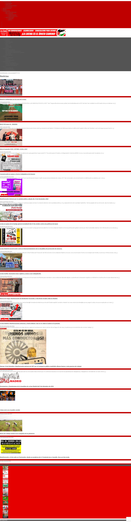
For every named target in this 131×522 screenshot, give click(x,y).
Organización (6, 10)
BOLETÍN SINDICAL (10, 62)
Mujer (7, 58)
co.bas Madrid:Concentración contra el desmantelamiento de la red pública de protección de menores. (31, 248)
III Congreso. (8, 7)
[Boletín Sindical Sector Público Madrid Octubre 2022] (5, 518)
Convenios (8, 53)
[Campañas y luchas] (11, 195)
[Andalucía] (11, 269)
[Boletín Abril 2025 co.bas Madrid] (5, 478)
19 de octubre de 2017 (6, 414)
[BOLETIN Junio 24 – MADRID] (5, 504)
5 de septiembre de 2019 (6, 437)
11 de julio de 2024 (5, 102)
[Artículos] (11, 145)
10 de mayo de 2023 (5, 151)
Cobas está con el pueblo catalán (10, 410)
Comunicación (7, 39)
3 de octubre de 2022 (6, 301)
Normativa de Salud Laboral (13, 51)
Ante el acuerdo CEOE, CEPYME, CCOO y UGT (13, 149)
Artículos (7, 43)
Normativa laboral (10, 49)
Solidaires (10, 18)
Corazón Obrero (9, 69)
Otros (4, 66)
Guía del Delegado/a (11, 65)
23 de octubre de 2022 (6, 226)
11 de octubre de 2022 (6, 251)
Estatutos (8, 4)
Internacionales (9, 17)
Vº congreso (8, 3)
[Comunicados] (11, 95)
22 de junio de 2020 (5, 461)
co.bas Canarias (12, 14)
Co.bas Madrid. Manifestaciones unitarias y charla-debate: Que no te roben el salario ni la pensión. (30, 323)
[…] (115, 103)
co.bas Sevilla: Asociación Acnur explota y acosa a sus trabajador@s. (20, 273)
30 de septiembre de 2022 (7, 326)
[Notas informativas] (11, 220)
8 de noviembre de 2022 (6, 201)
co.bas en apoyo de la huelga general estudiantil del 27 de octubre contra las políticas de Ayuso (29, 224)
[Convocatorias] (11, 244)
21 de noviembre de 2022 (7, 176)
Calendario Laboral (10, 70)
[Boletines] (11, 120)
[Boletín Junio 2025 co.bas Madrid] (5, 474)
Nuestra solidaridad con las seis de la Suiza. (13, 99)
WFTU (10, 20)
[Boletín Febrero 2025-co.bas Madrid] (5, 487)
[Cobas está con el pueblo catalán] (11, 407)
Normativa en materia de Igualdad (14, 52)
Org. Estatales (9, 13)
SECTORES (8, 47)
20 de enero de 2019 (5, 390)
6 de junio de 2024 (5, 127)
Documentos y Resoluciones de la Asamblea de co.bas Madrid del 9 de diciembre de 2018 (26, 386)
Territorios (8, 46)
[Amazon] (11, 170)
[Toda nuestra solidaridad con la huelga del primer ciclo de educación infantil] (5, 469)
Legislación (6, 48)
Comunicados (9, 42)
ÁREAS (4, 56)
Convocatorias (9, 68)
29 (5, 328)
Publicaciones (6, 61)
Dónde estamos (7, 8)
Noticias (7, 40)
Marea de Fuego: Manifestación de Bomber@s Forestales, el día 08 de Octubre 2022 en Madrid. (29, 298)
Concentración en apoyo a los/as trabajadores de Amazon (17, 174)
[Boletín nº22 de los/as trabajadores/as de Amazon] (5, 513)
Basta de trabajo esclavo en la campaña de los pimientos (17, 433)
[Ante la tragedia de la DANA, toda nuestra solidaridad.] (5, 491)
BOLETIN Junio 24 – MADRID (8, 124)
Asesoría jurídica (9, 60)
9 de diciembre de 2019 (6, 370)
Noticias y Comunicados (9, 73)
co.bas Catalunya (12, 16)
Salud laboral (9, 57)
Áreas (6, 44)
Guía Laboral (8, 55)
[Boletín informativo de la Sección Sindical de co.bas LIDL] (5, 496)
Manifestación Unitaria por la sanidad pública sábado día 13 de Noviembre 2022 (24, 199)
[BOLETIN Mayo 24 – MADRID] (5, 509)
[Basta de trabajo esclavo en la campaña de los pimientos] (11, 431)
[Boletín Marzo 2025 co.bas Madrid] (5, 483)
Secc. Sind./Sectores (10, 12)
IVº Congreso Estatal (11, 5)
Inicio (4, 38)
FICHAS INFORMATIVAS (11, 64)
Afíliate (5, 9)
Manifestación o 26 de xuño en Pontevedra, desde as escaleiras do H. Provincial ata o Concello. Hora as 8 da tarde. (35, 457)
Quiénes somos (7, 1)
